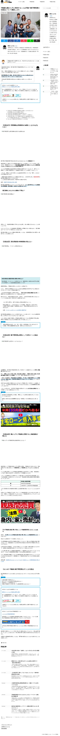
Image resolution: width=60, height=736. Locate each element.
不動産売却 (45, 57)
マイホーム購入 (46, 51)
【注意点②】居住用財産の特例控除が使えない (17, 113)
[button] (57, 8)
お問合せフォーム (5, 726)
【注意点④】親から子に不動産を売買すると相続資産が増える (20, 116)
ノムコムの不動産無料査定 (8, 614)
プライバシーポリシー (6, 724)
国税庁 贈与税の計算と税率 (10, 182)
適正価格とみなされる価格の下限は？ (16, 112)
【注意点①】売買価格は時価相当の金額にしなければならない (20, 110)
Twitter (16, 45)
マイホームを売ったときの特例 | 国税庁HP (16, 310)
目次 (19, 108)
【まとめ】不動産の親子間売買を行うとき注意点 (17, 119)
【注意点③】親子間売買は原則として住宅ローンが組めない (20, 114)
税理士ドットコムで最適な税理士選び (11, 86)
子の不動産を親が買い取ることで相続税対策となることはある (21, 117)
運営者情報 (4, 728)
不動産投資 (45, 60)
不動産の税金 (4, 642)
